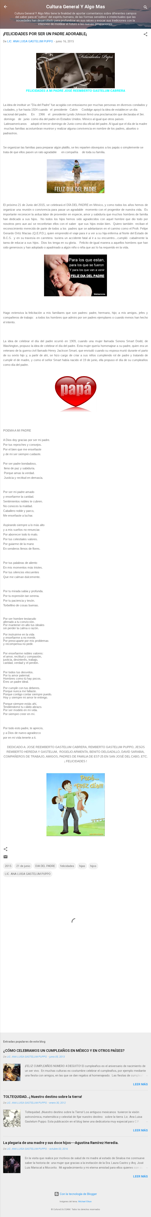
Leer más (140, 1084)
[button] (145, 35)
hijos (93, 866)
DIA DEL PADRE (45, 866)
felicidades (67, 866)
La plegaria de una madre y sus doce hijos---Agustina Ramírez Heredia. (61, 1143)
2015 (8, 866)
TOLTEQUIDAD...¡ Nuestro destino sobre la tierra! (42, 1097)
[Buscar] (145, 8)
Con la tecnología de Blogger (78, 1194)
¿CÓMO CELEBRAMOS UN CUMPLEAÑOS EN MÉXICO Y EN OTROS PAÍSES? (63, 1050)
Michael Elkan (85, 1201)
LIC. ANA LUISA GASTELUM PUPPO (28, 874)
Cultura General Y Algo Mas (75, 6)
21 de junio (23, 866)
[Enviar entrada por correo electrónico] (5, 858)
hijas (82, 866)
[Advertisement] (75, 998)
